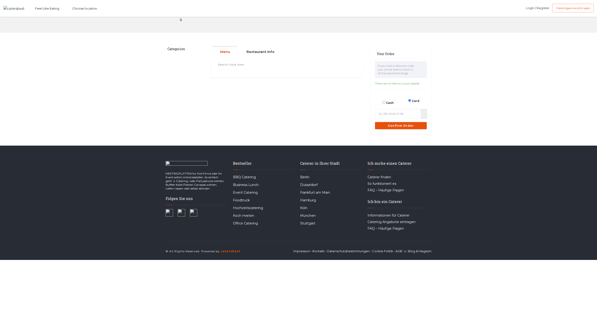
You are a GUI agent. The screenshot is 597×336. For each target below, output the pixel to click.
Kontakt (318, 251)
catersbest (230, 251)
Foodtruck (241, 200)
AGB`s (401, 251)
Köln (303, 208)
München (308, 216)
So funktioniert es (382, 184)
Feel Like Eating (47, 8)
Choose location (84, 8)
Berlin (304, 177)
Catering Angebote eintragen (392, 222)
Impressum (301, 251)
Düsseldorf (309, 185)
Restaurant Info (260, 52)
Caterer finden (379, 177)
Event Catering (245, 192)
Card (415, 101)
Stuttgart (307, 223)
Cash (390, 103)
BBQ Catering (244, 177)
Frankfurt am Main (315, 192)
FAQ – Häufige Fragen (386, 190)
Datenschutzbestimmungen (348, 251)
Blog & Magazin (419, 251)
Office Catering (245, 223)
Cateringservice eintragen (572, 8)
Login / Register (537, 8)
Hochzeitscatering (248, 208)
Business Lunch (246, 185)
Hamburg (308, 200)
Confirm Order (401, 125)
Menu (225, 52)
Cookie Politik (382, 251)
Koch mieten (243, 216)
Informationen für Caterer (389, 215)
